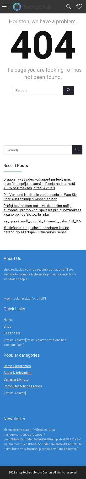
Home (8, 320)
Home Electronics (17, 366)
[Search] (68, 6)
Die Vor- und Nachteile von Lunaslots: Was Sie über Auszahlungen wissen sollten (40, 197)
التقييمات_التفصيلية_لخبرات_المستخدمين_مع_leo (42, 221)
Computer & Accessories (23, 386)
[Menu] (5, 6)
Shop (7, 326)
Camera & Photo (16, 379)
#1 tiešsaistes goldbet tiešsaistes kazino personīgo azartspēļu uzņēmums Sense (36, 230)
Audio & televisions (18, 373)
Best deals (12, 333)
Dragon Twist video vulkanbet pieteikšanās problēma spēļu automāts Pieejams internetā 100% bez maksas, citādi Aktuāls (39, 183)
